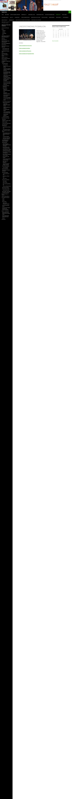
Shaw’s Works (58, 17)
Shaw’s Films (5, 178)
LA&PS (3, 198)
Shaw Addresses (4, 39)
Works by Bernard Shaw (5, 188)
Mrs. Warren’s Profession (7, 101)
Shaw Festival (4, 201)
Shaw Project (23, 14)
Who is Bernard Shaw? (5, 187)
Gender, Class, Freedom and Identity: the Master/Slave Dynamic (7, 76)
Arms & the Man (5, 64)
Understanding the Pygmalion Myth (26, 53)
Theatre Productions (40, 14)
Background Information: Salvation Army (6, 90)
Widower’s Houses (5, 57)
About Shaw (64, 14)
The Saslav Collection (6, 136)
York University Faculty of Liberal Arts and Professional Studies (6, 208)
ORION (3, 200)
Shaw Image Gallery (5, 168)
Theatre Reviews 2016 (5, 48)
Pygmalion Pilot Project (6, 102)
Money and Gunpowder (7, 97)
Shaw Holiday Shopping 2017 (6, 43)
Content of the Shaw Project (6, 123)
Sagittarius (4, 12)
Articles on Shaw (44, 17)
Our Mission (3, 219)
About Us (11, 17)
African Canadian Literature (15, 14)
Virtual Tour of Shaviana (5, 179)
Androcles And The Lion (5, 27)
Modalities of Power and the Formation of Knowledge (7, 79)
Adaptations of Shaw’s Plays (6, 120)
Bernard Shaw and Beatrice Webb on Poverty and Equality (7, 144)
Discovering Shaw (5, 17)
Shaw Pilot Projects (5, 63)
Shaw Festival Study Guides (35, 17)
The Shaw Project (4, 59)
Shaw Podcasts (4, 44)
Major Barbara (65, 17)
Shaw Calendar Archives (6, 129)
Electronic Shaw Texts (6, 190)
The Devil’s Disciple (6, 116)
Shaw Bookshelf (51, 17)
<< (53, 29)
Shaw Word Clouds (31, 14)
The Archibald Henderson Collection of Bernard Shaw (7, 134)
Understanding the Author (24, 48)
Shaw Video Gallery (5, 172)
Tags (3, 34)
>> (68, 29)
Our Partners (17, 17)
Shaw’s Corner (5, 182)
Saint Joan (3, 38)
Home (3, 14)
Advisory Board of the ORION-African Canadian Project (6, 213)
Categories (4, 30)
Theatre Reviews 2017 (5, 49)
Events (3, 29)
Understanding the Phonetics (25, 50)
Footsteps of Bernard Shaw (49, 14)
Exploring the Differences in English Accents (6, 104)
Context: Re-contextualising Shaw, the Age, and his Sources (7, 69)
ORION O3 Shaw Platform (25, 17)
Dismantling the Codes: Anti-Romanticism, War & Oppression (6, 72)
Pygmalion (58, 14)
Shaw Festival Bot (55, 40)
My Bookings (4, 33)
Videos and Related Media (7, 186)
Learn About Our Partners (5, 197)
